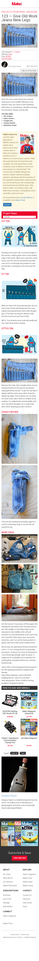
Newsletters (7, 906)
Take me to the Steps (29, 70)
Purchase (6, 895)
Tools (23, 753)
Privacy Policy (14, 934)
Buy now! (7, 205)
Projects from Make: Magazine (19, 11)
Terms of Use (25, 934)
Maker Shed (20, 200)
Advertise (26, 899)
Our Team (7, 874)
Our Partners (8, 882)
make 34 (14, 753)
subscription (27, 197)
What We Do (8, 878)
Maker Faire (27, 878)
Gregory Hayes (9, 795)
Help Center (27, 902)
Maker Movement (10, 885)
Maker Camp (28, 885)
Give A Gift (7, 899)
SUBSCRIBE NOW (19, 858)
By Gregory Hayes (15, 66)
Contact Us (27, 895)
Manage (6, 902)
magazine (29, 874)
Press (25, 906)
